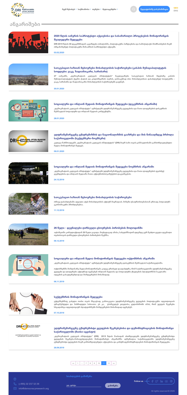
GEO (176, 8)
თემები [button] (96, 9)
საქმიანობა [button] (83, 9)
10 (99, 363)
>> (114, 363)
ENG (176, 10)
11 (104, 363)
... (82, 363)
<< (73, 363)
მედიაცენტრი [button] (109, 9)
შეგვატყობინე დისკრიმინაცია (154, 9)
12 (109, 363)
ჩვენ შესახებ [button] (68, 9)
